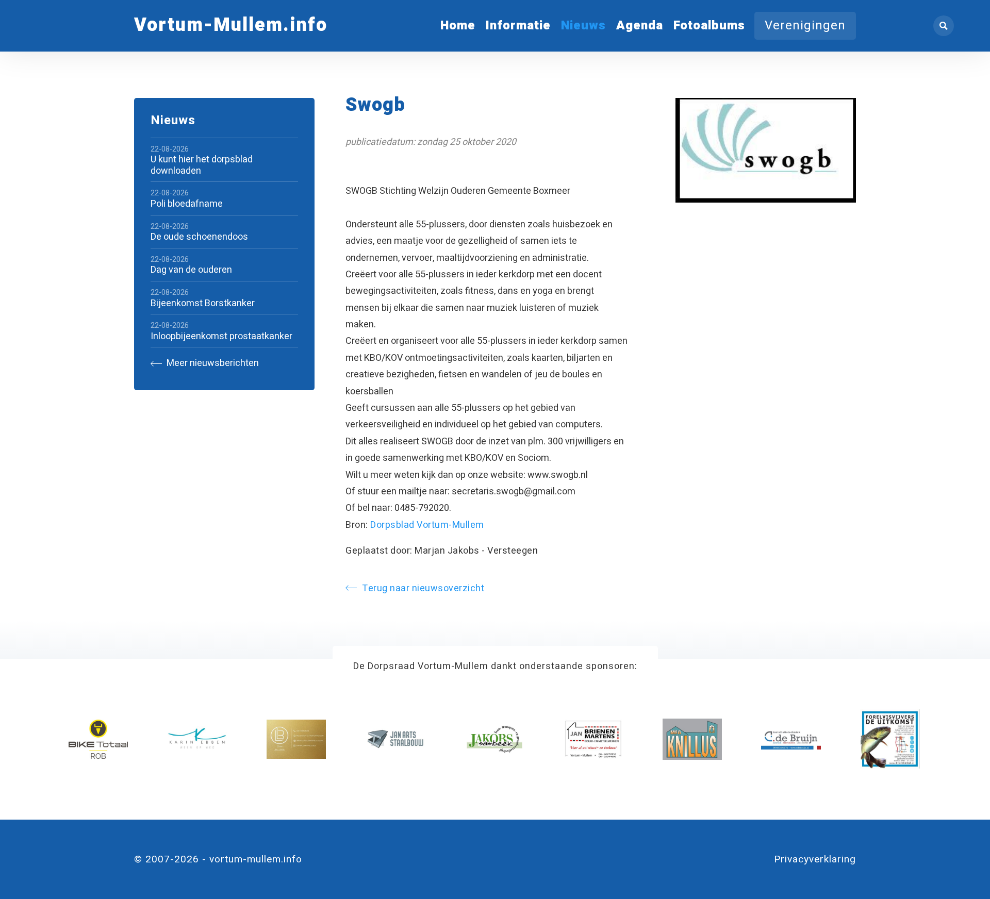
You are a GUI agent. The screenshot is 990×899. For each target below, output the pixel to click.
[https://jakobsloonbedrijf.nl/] (494, 739)
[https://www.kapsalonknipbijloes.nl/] (296, 739)
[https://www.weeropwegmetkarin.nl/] (197, 739)
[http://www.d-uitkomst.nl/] (889, 739)
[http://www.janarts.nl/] (395, 739)
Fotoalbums (709, 25)
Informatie (518, 25)
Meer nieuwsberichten (211, 364)
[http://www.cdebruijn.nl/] (790, 739)
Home (457, 25)
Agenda (639, 25)
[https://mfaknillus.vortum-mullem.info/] (692, 739)
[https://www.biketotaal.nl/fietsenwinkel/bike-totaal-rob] (98, 739)
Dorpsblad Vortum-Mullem (427, 525)
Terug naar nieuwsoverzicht (423, 588)
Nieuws (583, 25)
